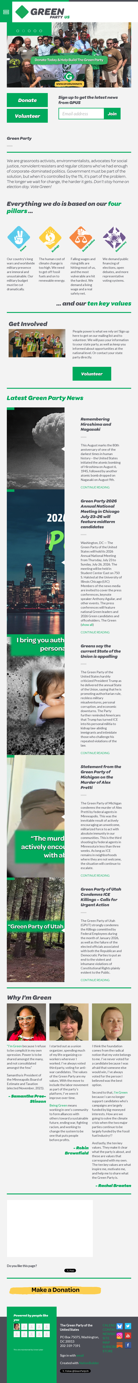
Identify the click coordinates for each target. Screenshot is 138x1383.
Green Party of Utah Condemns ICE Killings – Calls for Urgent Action (101, 897)
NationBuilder (89, 1363)
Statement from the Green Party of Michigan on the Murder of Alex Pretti (101, 776)
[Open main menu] (6, 12)
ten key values (109, 303)
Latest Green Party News (45, 397)
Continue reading (95, 487)
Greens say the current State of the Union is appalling (101, 651)
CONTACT (110, 1329)
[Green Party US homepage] (42, 11)
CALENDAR (111, 1325)
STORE (108, 1351)
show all (87, 625)
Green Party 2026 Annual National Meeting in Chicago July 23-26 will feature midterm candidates (100, 514)
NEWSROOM (112, 1334)
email (80, 1355)
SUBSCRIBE (111, 1347)
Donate (27, 100)
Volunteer (27, 116)
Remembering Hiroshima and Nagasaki (96, 424)
